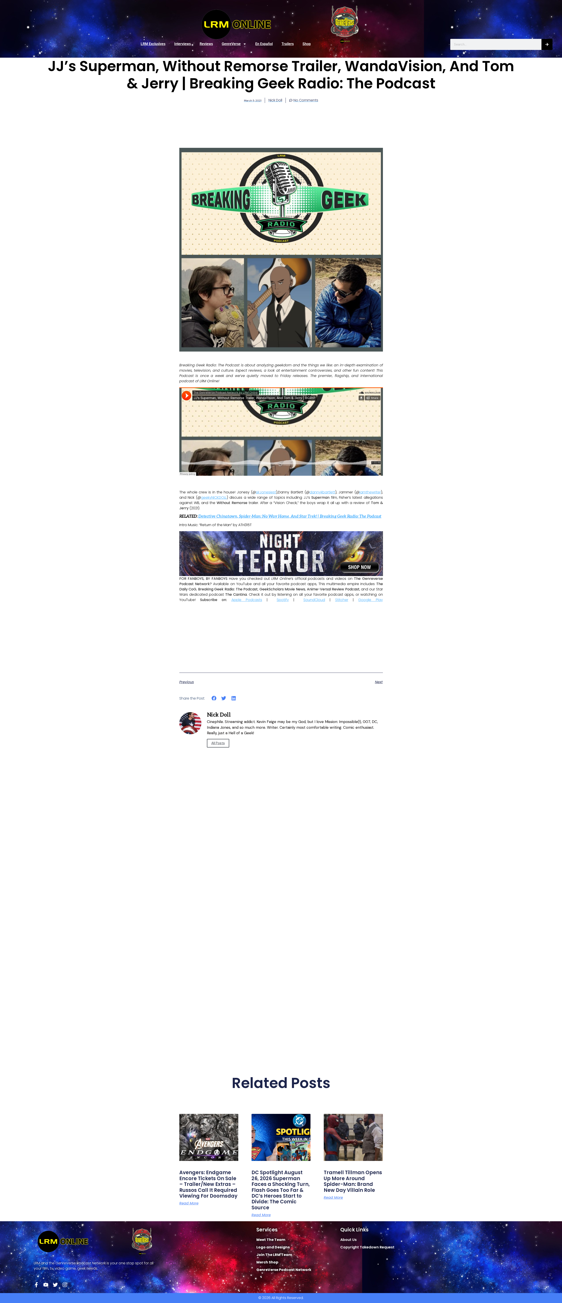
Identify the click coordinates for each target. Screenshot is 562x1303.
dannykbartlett (322, 492)
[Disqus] (281, 875)
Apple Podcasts (246, 599)
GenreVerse (231, 44)
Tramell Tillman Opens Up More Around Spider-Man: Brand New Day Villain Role (353, 1181)
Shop (307, 44)
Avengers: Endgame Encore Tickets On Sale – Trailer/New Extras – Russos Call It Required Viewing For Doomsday (208, 1184)
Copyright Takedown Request (367, 1247)
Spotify (283, 599)
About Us (348, 1239)
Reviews (206, 44)
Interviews (182, 44)
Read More (189, 1203)
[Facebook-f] (36, 1284)
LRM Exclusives (153, 44)
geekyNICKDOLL (214, 497)
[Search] (547, 44)
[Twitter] (55, 1284)
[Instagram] (64, 1284)
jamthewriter (370, 492)
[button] (214, 698)
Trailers (288, 44)
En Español (264, 44)
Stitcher (341, 599)
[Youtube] (45, 1284)
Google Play (370, 599)
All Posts (218, 743)
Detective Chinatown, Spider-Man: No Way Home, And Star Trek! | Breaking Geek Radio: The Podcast (289, 516)
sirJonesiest (266, 492)
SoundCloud (314, 599)
